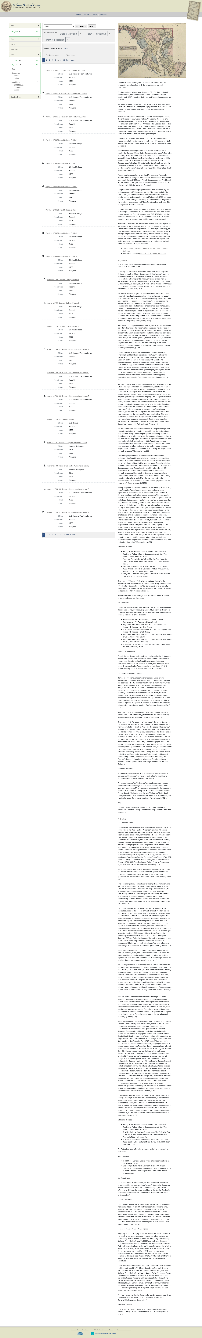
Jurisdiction (15, 49)
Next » (66, 48)
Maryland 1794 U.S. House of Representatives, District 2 (66, 70)
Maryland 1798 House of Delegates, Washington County (68, 466)
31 (60, 60)
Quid (13, 69)
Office (13, 44)
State (12, 25)
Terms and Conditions (124, 1330)
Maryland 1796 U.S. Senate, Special (60, 419)
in (73, 26)
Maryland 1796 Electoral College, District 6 (61, 256)
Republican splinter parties (16, 75)
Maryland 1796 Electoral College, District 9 (63, 326)
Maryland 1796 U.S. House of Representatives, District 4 (68, 350)
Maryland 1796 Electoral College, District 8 (63, 303)
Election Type (16, 97)
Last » (73, 60)
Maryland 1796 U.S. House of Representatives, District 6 (68, 373)
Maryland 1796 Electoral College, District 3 (61, 187)
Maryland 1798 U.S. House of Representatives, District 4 (68, 512)
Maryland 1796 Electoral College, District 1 (61, 140)
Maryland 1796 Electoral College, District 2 (61, 163)
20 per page (70, 55)
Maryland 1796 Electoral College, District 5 (61, 233)
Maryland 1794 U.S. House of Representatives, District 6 (66, 94)
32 (64, 60)
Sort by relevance (52, 55)
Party (12, 54)
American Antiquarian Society (80, 1330)
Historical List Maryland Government (152, 254)
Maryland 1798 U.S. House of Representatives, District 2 (68, 489)
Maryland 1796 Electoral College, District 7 (63, 280)
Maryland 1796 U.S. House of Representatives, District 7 (68, 396)
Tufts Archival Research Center (103, 1330)
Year (12, 39)
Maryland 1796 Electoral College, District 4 (61, 210)
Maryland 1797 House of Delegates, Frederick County (67, 443)
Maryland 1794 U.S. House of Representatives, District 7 (66, 117)
